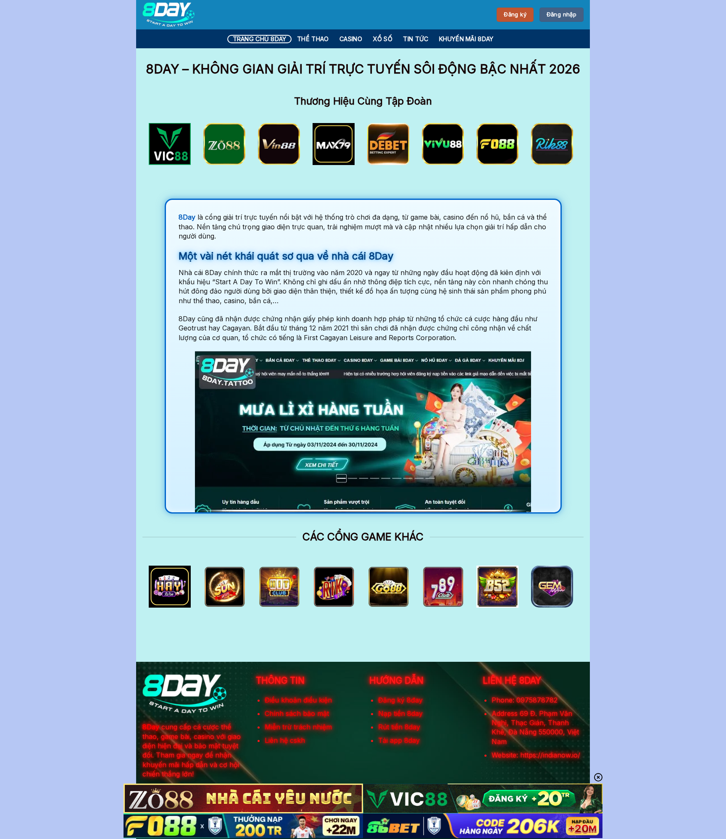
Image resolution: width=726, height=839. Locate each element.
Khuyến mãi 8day (466, 38)
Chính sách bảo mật (297, 713)
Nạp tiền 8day (400, 713)
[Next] (564, 147)
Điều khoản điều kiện (298, 700)
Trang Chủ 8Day (260, 38)
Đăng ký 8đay (400, 700)
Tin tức (415, 38)
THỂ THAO (313, 38)
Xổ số (382, 38)
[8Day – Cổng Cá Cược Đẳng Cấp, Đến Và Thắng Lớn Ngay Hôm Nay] (168, 14)
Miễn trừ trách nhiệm (298, 727)
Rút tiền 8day (399, 727)
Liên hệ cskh (285, 740)
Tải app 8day (399, 740)
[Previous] (161, 147)
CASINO (350, 38)
